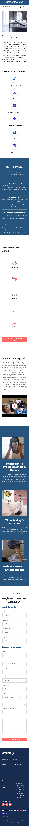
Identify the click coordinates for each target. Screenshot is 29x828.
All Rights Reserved (16, 822)
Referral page (5, 789)
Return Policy (19, 793)
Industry (4, 701)
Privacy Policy (5, 773)
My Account (19, 783)
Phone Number (6, 771)
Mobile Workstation (20, 771)
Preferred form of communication (11, 693)
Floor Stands (18, 767)
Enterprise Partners (6, 769)
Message (4, 717)
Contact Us (19, 797)
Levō (6, 816)
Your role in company (7, 660)
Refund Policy (5, 775)
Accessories (18, 773)
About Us (4, 767)
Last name (5, 620)
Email (3, 637)
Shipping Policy (20, 789)
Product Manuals (20, 787)
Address (4, 668)
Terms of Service (6, 777)
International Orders (21, 795)
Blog (3, 783)
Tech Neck (4, 787)
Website (4, 677)
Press (3, 785)
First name (5, 611)
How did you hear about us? (9, 708)
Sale (16, 775)
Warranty (18, 791)
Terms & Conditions (19, 820)
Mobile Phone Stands (20, 769)
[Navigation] (26, 7)
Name (3, 651)
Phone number (6, 628)
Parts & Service (20, 785)
